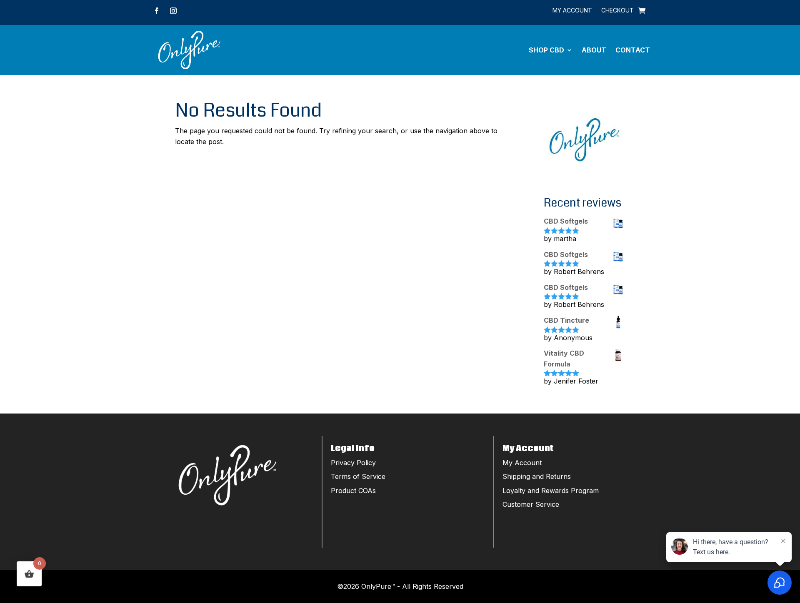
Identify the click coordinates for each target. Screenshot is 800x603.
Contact (632, 50)
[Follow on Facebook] (156, 10)
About (594, 50)
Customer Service (530, 504)
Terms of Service (358, 476)
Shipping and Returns (536, 476)
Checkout (617, 10)
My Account (572, 10)
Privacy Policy (353, 462)
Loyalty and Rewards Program (550, 490)
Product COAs (353, 490)
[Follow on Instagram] (173, 10)
